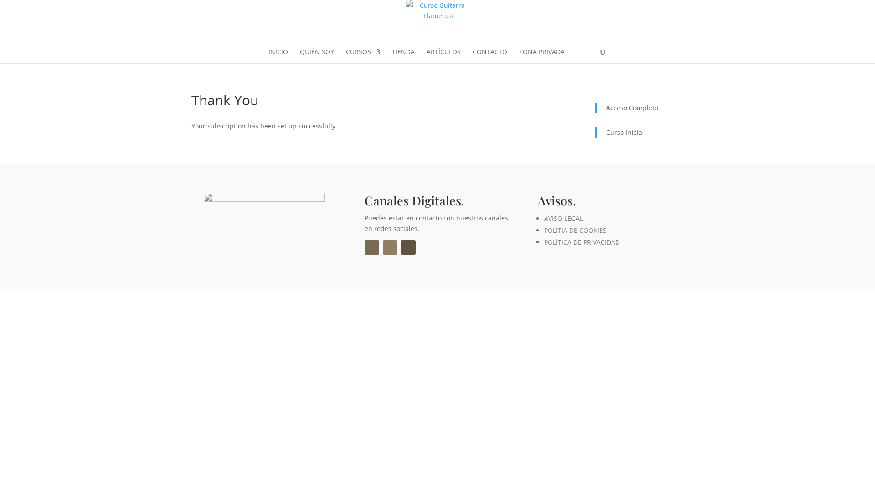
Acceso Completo (632, 107)
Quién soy (317, 52)
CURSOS (358, 52)
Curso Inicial (625, 132)
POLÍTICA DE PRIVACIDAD (582, 242)
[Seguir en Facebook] (372, 247)
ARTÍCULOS (444, 52)
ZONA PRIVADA (542, 52)
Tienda (403, 52)
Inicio (278, 52)
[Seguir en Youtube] (408, 247)
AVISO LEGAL (563, 218)
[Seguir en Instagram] (390, 247)
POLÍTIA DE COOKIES (575, 230)
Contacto (490, 52)
